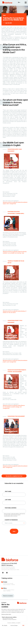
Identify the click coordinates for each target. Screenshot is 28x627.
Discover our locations (8, 595)
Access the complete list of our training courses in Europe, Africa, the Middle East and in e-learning (14, 476)
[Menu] (26, 2)
